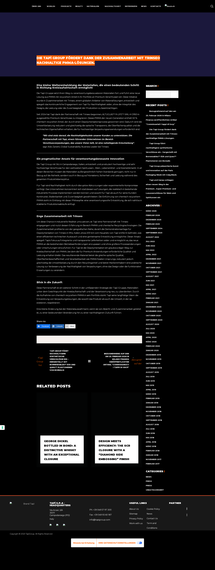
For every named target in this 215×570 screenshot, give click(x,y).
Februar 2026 (153, 215)
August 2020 (152, 324)
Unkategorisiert (155, 490)
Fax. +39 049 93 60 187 (100, 515)
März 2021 (151, 294)
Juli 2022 (150, 241)
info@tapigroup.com (99, 520)
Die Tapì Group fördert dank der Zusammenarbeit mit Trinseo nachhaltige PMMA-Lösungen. (161, 133)
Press (149, 481)
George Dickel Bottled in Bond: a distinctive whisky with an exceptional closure (61, 450)
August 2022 (152, 237)
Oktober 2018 (153, 416)
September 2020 (154, 320)
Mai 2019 (150, 385)
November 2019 (153, 359)
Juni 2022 (150, 246)
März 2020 (151, 342)
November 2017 (153, 459)
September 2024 (154, 228)
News (149, 477)
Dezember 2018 (153, 407)
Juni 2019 (150, 381)
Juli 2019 (150, 376)
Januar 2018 (152, 455)
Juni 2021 (150, 281)
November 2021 (153, 263)
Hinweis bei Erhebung (83, 543)
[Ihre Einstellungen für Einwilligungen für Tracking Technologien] (2, 427)
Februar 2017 (153, 464)
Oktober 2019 (153, 363)
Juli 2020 (150, 329)
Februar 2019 (153, 398)
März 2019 (151, 394)
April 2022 (151, 254)
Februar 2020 (153, 346)
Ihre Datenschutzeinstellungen (117, 543)
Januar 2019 (152, 403)
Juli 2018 (150, 429)
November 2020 (154, 311)
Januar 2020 (152, 350)
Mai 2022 (150, 250)
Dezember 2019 (153, 355)
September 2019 (154, 368)
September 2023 (154, 233)
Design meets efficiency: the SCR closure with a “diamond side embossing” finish (114, 450)
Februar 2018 (153, 451)
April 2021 (151, 289)
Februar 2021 (152, 298)
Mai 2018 (150, 437)
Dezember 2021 (153, 259)
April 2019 (151, 390)
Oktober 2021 (153, 268)
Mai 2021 (150, 285)
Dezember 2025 (153, 220)
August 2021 (152, 276)
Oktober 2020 (153, 315)
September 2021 (154, 272)
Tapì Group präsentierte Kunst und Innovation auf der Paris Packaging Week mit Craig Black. (162, 170)
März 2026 (151, 211)
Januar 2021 (152, 302)
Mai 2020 (150, 333)
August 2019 (152, 372)
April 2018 (151, 442)
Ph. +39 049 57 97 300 (100, 510)
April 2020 (151, 337)
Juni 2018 (150, 433)
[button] (212, 6)
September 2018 (154, 420)
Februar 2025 (153, 224)
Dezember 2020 (153, 307)
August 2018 (152, 424)
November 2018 (153, 411)
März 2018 (151, 446)
